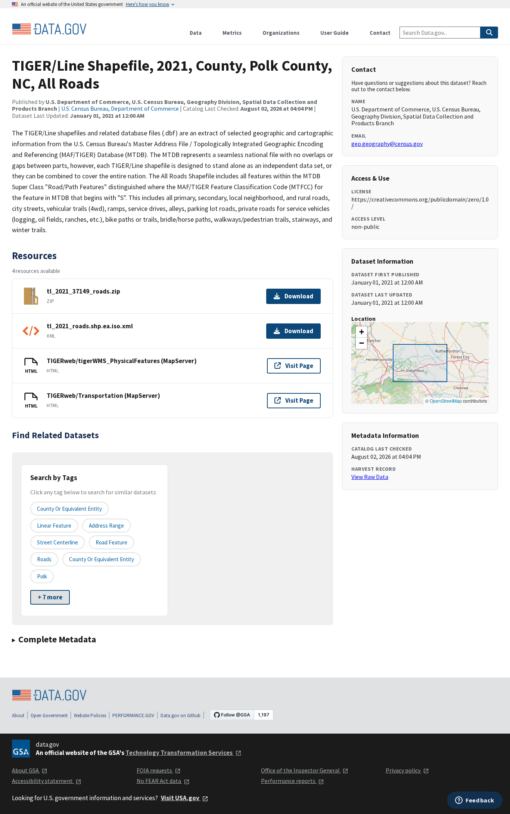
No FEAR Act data (159, 780)
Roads (44, 559)
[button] (361, 332)
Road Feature (111, 542)
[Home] (49, 29)
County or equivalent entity (69, 508)
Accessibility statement (43, 780)
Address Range (106, 525)
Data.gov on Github (180, 715)
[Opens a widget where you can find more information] (475, 801)
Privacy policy (404, 770)
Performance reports (289, 780)
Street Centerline (57, 542)
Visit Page (299, 366)
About (18, 715)
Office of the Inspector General (301, 770)
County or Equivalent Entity (101, 559)
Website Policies (90, 715)
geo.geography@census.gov (387, 143)
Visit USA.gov (180, 798)
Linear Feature (54, 525)
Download (298, 296)
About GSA (26, 770)
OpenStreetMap (446, 400)
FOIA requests (155, 770)
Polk (42, 576)
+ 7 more (50, 597)
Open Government (49, 715)
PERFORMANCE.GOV (133, 715)
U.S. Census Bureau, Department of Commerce (120, 108)
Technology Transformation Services (179, 753)
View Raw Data (369, 476)
